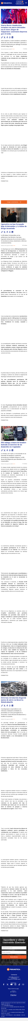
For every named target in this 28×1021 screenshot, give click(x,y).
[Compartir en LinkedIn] (12, 37)
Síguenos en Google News (14, 979)
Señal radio (19, 3)
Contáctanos (14, 978)
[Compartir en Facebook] (7, 37)
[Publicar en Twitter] (5, 37)
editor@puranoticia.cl (14, 977)
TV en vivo (19, 1)
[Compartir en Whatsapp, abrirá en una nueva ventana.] (10, 37)
